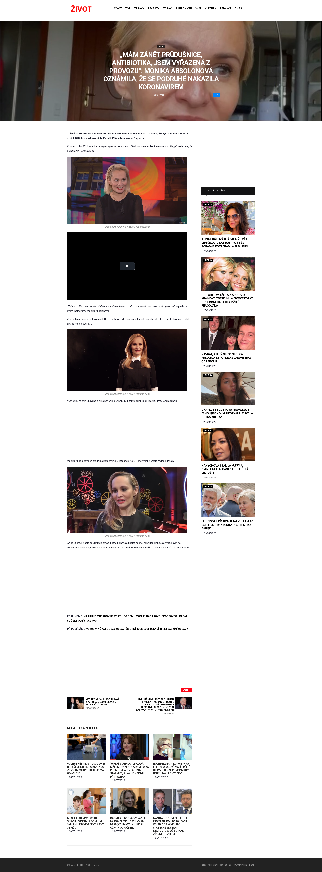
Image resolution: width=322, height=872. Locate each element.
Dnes (238, 8)
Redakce (226, 8)
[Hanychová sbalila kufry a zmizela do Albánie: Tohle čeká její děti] (228, 444)
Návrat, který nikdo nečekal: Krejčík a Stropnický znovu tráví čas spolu (226, 357)
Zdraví (167, 8)
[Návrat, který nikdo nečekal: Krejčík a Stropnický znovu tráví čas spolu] (228, 333)
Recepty (154, 8)
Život (118, 8)
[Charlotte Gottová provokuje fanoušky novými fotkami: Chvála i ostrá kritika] (228, 388)
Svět (198, 8)
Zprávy (139, 8)
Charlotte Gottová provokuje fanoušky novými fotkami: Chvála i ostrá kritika (227, 413)
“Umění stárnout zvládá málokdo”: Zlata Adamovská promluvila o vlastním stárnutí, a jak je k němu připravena (129, 770)
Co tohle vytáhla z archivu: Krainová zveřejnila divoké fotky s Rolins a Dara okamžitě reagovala (227, 300)
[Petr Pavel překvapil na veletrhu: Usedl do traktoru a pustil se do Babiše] (228, 500)
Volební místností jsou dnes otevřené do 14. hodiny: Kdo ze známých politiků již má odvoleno (86, 768)
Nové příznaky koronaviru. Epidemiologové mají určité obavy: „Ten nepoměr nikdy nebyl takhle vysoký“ (171, 768)
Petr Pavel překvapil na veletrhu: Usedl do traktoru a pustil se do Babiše (227, 524)
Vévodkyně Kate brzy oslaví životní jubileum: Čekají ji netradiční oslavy (102, 703)
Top (128, 8)
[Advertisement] (129, 431)
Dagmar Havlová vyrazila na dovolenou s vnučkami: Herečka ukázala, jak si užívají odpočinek (128, 823)
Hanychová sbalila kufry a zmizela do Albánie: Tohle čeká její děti (225, 469)
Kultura (211, 8)
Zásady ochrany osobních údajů (216, 865)
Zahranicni (184, 8)
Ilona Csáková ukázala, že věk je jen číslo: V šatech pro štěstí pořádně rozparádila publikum (226, 242)
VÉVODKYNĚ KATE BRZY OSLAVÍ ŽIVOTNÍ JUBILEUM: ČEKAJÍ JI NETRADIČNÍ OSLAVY (137, 628)
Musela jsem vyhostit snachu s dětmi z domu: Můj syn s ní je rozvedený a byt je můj (86, 823)
